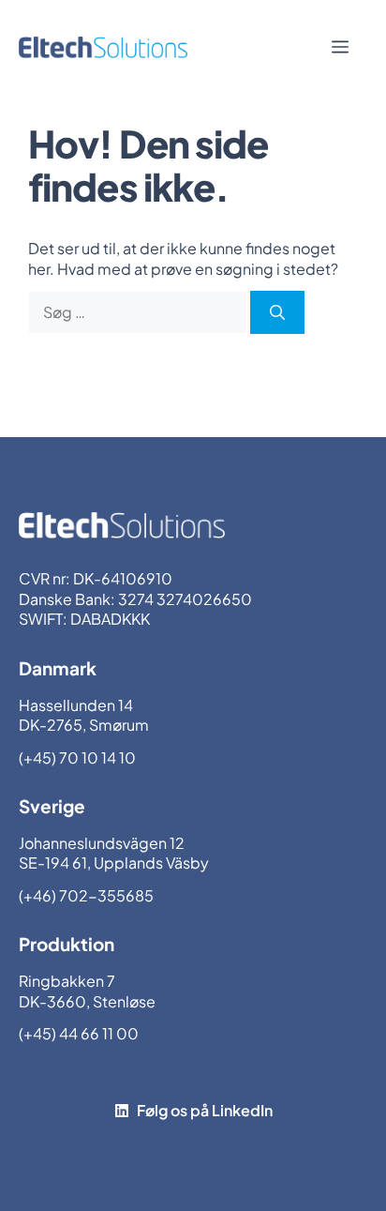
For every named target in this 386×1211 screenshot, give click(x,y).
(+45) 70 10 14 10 (77, 757)
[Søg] (277, 312)
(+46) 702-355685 (86, 895)
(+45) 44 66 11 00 (79, 1033)
